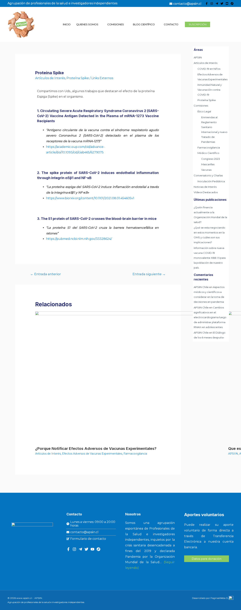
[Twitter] (221, 3)
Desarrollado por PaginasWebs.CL (210, 598)
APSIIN (233, 453)
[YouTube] (227, 3)
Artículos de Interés (50, 78)
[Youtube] (92, 549)
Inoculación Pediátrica (211, 181)
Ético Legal (204, 111)
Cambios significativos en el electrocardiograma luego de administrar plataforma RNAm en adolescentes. (210, 317)
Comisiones (201, 105)
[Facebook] (206, 3)
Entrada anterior (45, 274)
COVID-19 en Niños (209, 68)
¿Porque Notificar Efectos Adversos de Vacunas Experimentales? (95, 448)
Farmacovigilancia (135, 453)
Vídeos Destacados (206, 192)
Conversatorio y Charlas (208, 175)
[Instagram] (211, 3)
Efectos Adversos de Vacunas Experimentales (92, 453)
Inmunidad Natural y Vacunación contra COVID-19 (210, 89)
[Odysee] (232, 3)
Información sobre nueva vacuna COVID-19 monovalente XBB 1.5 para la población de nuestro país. (210, 257)
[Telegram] (216, 3)
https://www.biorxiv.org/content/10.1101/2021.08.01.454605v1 (90, 198)
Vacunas (206, 169)
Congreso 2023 (210, 158)
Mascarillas (207, 164)
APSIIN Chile (201, 287)
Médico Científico (208, 152)
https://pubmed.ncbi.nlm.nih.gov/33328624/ (79, 239)
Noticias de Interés (205, 186)
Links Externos (102, 78)
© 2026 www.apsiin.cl (20, 598)
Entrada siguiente (149, 274)
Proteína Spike (77, 78)
